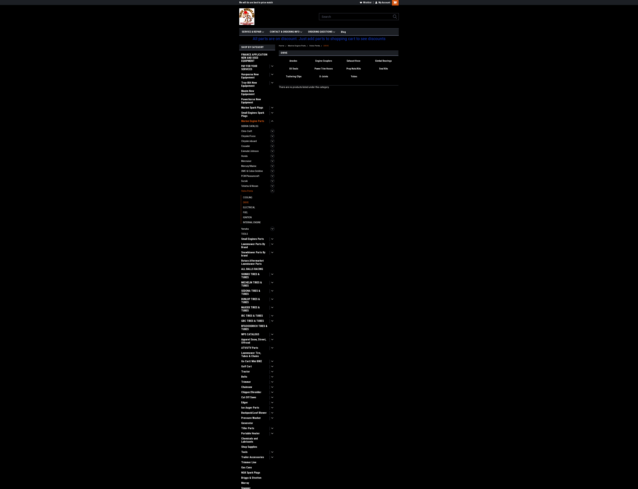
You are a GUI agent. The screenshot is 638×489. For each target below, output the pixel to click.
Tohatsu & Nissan (249, 185)
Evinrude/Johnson (250, 151)
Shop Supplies (249, 446)
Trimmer (246, 381)
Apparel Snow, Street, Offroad (253, 341)
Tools (244, 452)
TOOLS (244, 233)
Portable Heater (250, 433)
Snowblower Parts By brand (253, 254)
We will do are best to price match (256, 2)
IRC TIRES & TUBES (252, 315)
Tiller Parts (247, 428)
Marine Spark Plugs (252, 107)
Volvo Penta (247, 190)
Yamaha (245, 228)
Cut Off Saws (248, 397)
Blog (343, 31)
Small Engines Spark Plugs (252, 114)
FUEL (245, 212)
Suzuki (244, 181)
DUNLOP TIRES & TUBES (250, 301)
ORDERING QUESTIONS (320, 31)
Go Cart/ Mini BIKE (251, 361)
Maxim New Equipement (248, 92)
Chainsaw (246, 387)
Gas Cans (246, 467)
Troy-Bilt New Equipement (249, 84)
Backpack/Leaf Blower (254, 412)
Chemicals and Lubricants (249, 440)
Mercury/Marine (248, 166)
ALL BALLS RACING (252, 269)
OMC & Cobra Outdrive (252, 171)
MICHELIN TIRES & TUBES (251, 284)
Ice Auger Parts (250, 407)
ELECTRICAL (249, 207)
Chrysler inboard (249, 141)
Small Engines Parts (252, 239)
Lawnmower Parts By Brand (253, 246)
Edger (244, 402)
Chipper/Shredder (251, 392)
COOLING (247, 197)
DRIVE (246, 202)
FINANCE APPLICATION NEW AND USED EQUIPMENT (254, 57)
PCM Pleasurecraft (250, 176)
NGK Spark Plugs (250, 472)
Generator (247, 423)
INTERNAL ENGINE (252, 222)
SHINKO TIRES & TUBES (250, 276)
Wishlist (367, 2)
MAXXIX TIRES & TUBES (250, 309)
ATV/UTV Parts (249, 347)
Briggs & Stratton (251, 477)
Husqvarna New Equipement (250, 76)
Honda (244, 156)
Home (281, 46)
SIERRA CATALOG (249, 126)
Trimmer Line (248, 462)
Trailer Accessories (252, 457)
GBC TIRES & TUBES (252, 320)
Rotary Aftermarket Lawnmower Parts (252, 262)
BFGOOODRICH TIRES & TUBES (254, 327)
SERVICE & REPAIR (252, 31)
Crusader (245, 146)
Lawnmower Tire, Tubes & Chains (251, 354)
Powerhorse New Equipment (251, 101)
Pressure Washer (251, 418)
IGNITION (247, 217)
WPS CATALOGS (250, 334)
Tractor (245, 371)
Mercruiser (246, 161)
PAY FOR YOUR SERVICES (249, 67)
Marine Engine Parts (252, 121)
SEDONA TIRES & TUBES (250, 292)
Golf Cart (246, 366)
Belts (244, 376)
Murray (245, 483)
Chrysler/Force (248, 136)
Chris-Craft (246, 131)
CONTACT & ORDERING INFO (285, 31)
